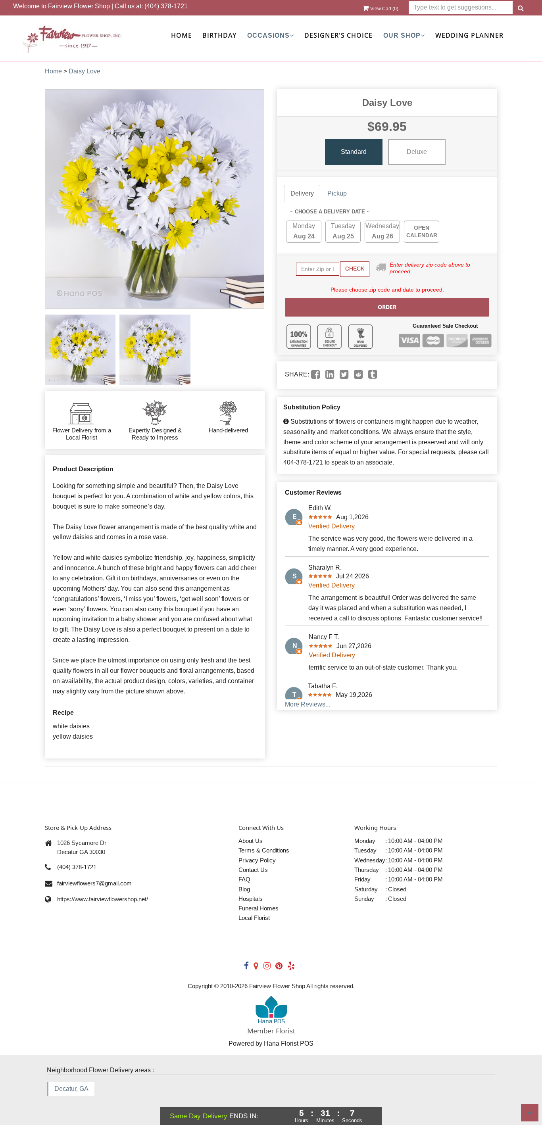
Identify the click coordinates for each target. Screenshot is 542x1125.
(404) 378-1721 (166, 6)
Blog (244, 889)
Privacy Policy (257, 860)
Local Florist (254, 917)
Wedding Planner (469, 35)
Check (354, 268)
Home (181, 35)
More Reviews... (307, 704)
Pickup (337, 193)
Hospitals (250, 898)
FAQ (244, 879)
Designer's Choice (338, 35)
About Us (250, 840)
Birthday (219, 35)
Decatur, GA (71, 1088)
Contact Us (253, 869)
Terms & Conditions (263, 850)
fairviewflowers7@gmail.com (94, 883)
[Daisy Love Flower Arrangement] (80, 350)
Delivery (302, 193)
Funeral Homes (258, 908)
